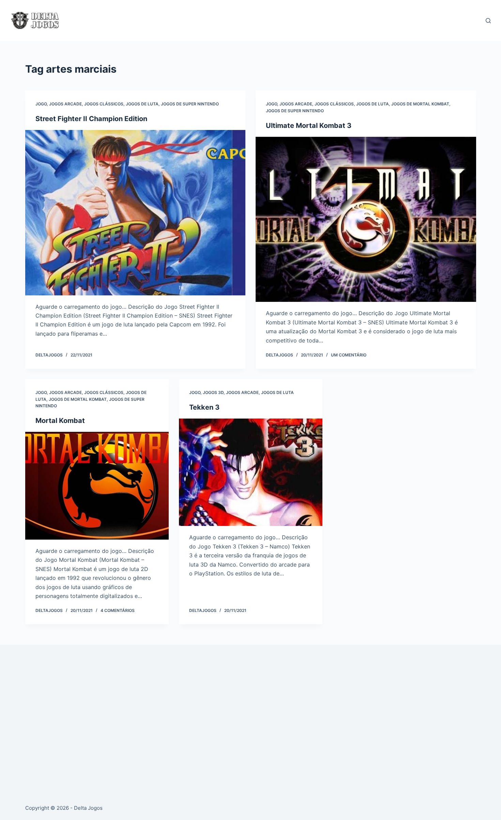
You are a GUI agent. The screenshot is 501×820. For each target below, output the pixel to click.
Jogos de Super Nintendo (190, 103)
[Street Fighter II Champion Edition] (135, 212)
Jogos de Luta (142, 103)
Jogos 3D (213, 392)
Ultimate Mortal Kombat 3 (308, 125)
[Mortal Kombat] (97, 486)
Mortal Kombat (60, 420)
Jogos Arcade (65, 103)
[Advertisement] (229, 716)
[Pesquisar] (488, 20)
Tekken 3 (204, 407)
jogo (41, 103)
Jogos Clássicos (103, 103)
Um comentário (348, 354)
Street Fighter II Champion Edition (91, 119)
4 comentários (118, 610)
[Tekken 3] (250, 472)
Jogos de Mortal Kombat (420, 103)
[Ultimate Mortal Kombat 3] (366, 219)
